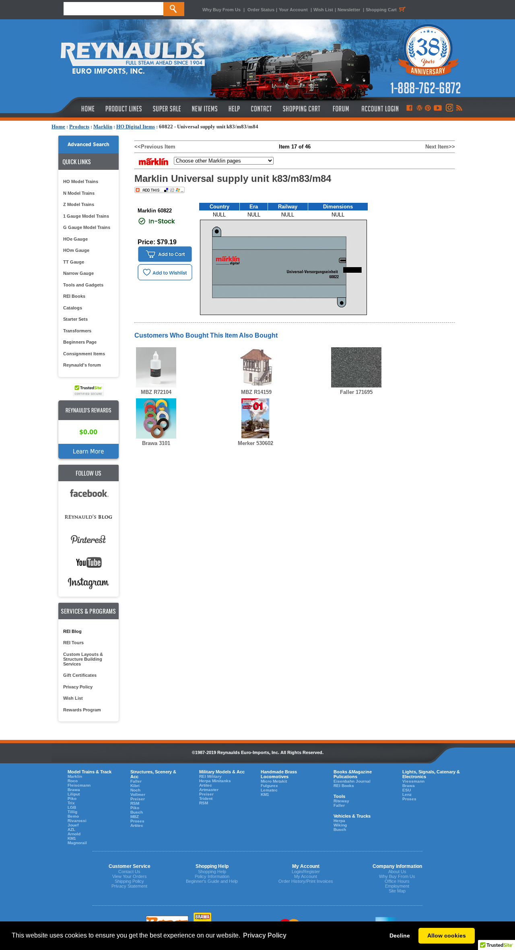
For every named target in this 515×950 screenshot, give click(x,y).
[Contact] (261, 108)
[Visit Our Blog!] (419, 108)
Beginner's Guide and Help (212, 881)
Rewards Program (82, 709)
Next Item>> (440, 147)
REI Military (210, 776)
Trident (205, 798)
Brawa (74, 789)
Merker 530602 (255, 443)
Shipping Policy (129, 881)
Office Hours (397, 881)
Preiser (137, 799)
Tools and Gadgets (83, 284)
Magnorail (77, 843)
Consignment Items (84, 353)
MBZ (134, 816)
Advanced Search (88, 144)
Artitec (136, 825)
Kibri (135, 785)
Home (58, 127)
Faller (136, 781)
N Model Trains (79, 193)
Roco (73, 781)
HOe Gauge (75, 239)
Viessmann (413, 781)
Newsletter (349, 9)
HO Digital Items (135, 127)
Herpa (339, 820)
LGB (72, 807)
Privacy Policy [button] (264, 935)
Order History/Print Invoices (305, 881)
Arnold (74, 834)
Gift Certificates (80, 675)
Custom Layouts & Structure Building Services (83, 659)
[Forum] (340, 108)
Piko (72, 798)
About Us (397, 871)
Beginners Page (80, 342)
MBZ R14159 (256, 392)
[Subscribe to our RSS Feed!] (459, 108)
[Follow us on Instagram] (448, 108)
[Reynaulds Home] (76, 108)
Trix (71, 803)
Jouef (73, 825)
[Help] (235, 108)
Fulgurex (269, 785)
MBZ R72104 (156, 392)
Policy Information (212, 876)
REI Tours (73, 642)
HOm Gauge (76, 250)
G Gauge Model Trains (86, 227)
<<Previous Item (154, 147)
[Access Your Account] (379, 108)
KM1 (72, 838)
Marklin (102, 127)
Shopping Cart (381, 9)
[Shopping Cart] (301, 108)
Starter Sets (75, 319)
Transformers (77, 330)
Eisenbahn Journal (352, 781)
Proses (137, 821)
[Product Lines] (124, 108)
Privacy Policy (78, 686)
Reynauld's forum (82, 365)
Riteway (341, 801)
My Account (305, 876)
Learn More (88, 451)
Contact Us (129, 871)
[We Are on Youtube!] (437, 108)
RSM (134, 803)
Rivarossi (77, 820)
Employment (397, 886)
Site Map (397, 890)
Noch (135, 790)
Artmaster (208, 789)
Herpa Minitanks (215, 781)
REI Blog (72, 631)
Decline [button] (399, 935)
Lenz (407, 794)
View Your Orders (129, 876)
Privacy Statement (129, 886)
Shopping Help (212, 871)
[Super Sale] (166, 108)
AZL (71, 829)
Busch (136, 812)
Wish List (323, 9)
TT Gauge (73, 262)
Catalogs (72, 307)
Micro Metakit (274, 781)
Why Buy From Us (221, 9)
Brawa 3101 (156, 443)
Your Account (294, 9)
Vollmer (137, 794)
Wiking (340, 825)
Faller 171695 (356, 392)
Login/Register (306, 871)
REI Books (74, 296)
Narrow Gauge (78, 273)
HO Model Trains (80, 181)
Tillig (72, 812)
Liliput (74, 794)
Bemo (73, 816)
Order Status (260, 9)
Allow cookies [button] (446, 935)
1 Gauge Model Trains (86, 216)
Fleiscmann (79, 785)
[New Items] (204, 108)
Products (79, 127)
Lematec (269, 790)
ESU (406, 790)
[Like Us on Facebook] (409, 108)
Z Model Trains (78, 204)
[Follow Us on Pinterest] (428, 108)
